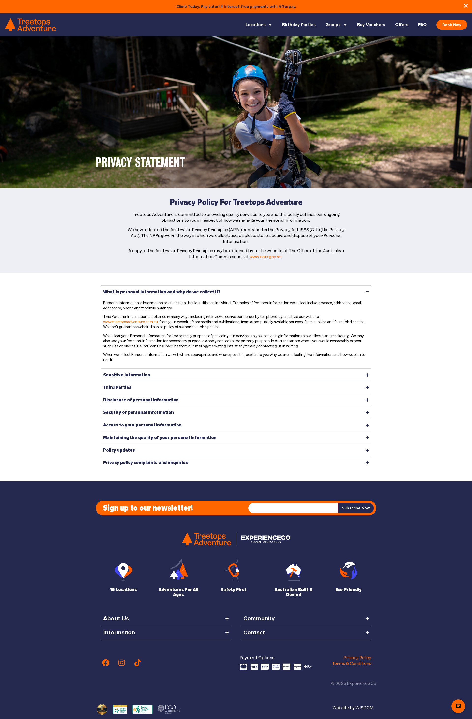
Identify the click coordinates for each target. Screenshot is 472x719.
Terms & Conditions (351, 663)
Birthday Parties (299, 25)
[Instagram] (121, 662)
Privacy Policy (357, 657)
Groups (332, 25)
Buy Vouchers (371, 25)
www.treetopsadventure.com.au (130, 321)
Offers (401, 25)
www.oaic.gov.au (265, 256)
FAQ (422, 25)
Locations (256, 25)
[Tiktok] (137, 662)
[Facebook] (105, 662)
